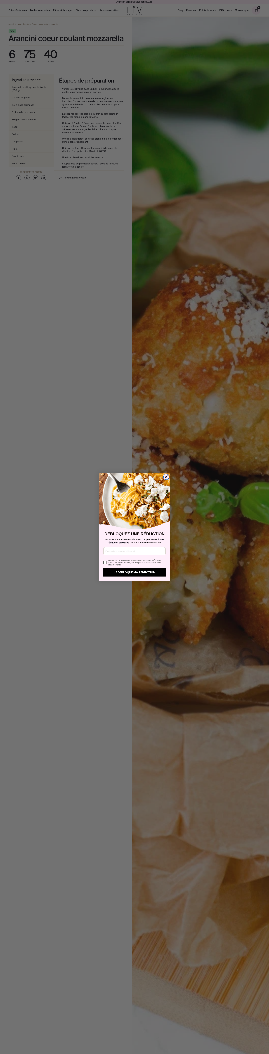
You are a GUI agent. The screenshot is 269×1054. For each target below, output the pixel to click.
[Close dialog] (166, 477)
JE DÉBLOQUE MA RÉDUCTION (134, 572)
